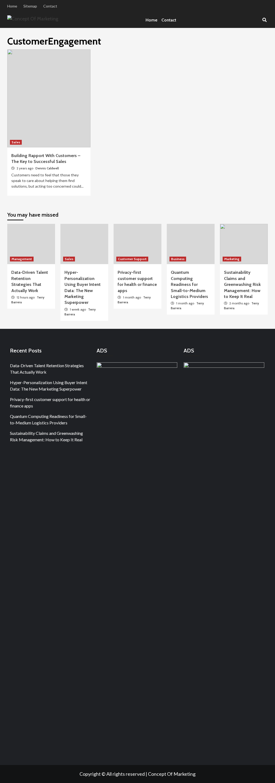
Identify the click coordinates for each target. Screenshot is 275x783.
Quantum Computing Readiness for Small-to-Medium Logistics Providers (189, 284)
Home (12, 6)
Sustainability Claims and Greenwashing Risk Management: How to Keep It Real (242, 284)
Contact (50, 6)
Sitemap (30, 6)
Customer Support (132, 259)
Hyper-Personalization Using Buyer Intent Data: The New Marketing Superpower (48, 385)
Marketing (232, 259)
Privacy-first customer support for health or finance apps (50, 402)
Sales (16, 142)
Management (22, 259)
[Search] (264, 20)
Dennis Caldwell (47, 168)
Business (177, 259)
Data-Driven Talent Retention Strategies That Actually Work (47, 368)
